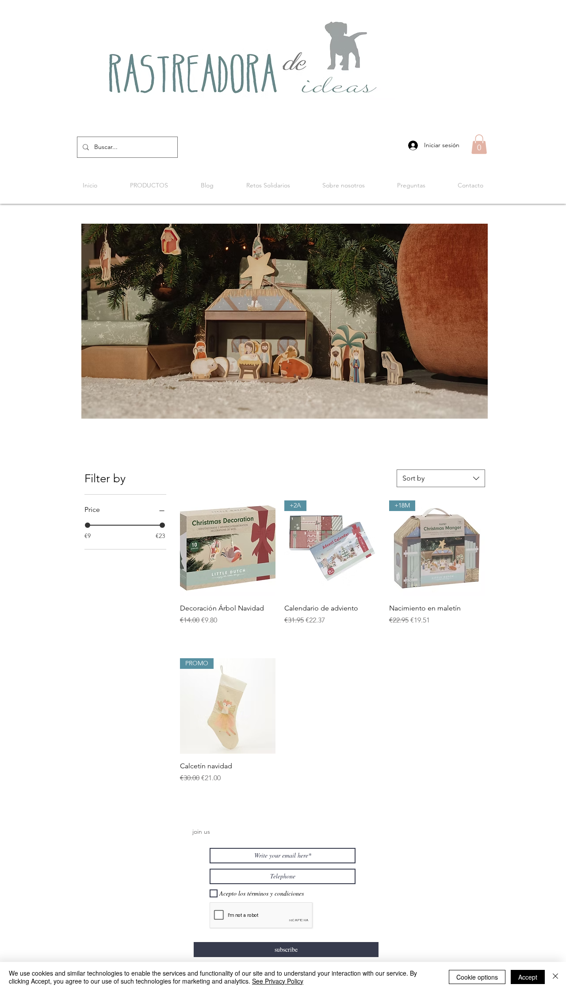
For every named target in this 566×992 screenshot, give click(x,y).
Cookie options (477, 977)
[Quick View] (227, 548)
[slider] (87, 525)
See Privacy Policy (277, 981)
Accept (527, 977)
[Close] (555, 977)
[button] (479, 144)
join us (201, 832)
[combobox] (441, 478)
